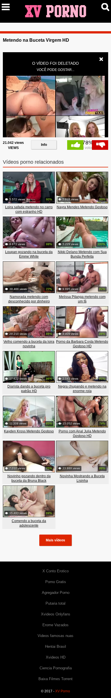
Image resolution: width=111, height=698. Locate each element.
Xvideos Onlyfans (55, 614)
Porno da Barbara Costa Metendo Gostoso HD (82, 344)
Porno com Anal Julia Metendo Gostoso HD (82, 433)
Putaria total (55, 603)
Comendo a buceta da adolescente (29, 523)
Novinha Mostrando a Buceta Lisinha (82, 478)
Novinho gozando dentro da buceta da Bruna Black (29, 478)
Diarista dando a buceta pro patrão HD (28, 388)
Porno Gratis (55, 582)
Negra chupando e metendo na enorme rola (82, 388)
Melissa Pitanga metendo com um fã (82, 299)
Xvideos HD (55, 657)
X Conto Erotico (55, 571)
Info (44, 145)
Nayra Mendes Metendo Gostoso (82, 207)
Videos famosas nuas (55, 636)
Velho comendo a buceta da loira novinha (28, 344)
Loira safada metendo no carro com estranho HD (29, 209)
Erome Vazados (55, 625)
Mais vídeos (55, 540)
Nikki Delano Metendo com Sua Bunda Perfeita (82, 254)
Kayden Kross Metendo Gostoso (29, 431)
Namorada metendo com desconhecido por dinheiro (29, 299)
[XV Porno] (55, 11)
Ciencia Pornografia (56, 668)
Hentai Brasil (55, 646)
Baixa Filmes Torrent (55, 679)
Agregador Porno (55, 592)
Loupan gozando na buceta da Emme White (29, 254)
